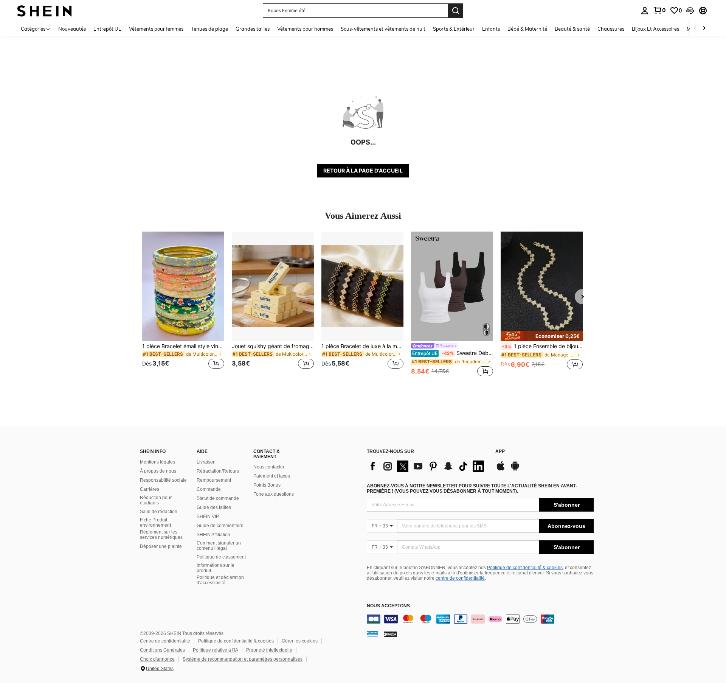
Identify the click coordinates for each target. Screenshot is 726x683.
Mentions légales (157, 462)
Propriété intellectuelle (269, 650)
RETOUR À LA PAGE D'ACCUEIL (363, 170)
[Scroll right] (704, 28)
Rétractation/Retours (218, 471)
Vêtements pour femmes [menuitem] (156, 29)
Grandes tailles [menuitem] (253, 29)
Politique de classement (221, 557)
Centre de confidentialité (165, 641)
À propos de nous (158, 471)
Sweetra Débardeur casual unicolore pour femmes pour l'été (452, 353)
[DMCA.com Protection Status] (390, 633)
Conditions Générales (162, 650)
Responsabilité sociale (163, 480)
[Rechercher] (455, 10)
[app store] (500, 469)
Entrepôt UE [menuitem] (107, 29)
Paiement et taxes (271, 476)
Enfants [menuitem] (491, 29)
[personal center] (644, 10)
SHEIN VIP (208, 516)
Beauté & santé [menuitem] (572, 29)
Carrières (149, 489)
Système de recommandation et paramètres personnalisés (242, 659)
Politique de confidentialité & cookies (525, 567)
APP (500, 451)
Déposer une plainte (161, 546)
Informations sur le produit (215, 568)
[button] (690, 10)
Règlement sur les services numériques (161, 534)
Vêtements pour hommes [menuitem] (305, 29)
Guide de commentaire (220, 525)
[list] (427, 466)
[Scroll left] (695, 28)
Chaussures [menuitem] (610, 29)
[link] (659, 10)
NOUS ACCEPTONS (388, 606)
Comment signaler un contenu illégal (219, 545)
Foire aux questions (273, 494)
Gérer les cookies (300, 641)
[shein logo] (44, 10)
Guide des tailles (214, 507)
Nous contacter (268, 467)
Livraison (206, 462)
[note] (542, 336)
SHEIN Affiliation (213, 534)
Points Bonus (267, 485)
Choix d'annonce (157, 659)
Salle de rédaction (158, 511)
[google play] (515, 469)
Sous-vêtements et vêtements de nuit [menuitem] (383, 29)
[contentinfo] (480, 619)
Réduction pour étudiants (156, 500)
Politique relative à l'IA (215, 650)
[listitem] (183, 305)
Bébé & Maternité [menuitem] (527, 29)
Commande (209, 489)
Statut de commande (218, 498)
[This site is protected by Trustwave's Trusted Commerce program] (372, 633)
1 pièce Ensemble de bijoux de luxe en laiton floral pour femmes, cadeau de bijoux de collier (542, 346)
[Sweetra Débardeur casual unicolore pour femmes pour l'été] (452, 286)
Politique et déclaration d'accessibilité (220, 580)
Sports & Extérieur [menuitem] (454, 29)
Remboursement (214, 480)
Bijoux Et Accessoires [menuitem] (655, 29)
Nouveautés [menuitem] (72, 29)
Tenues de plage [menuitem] (209, 29)
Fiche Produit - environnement (155, 522)
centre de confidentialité (460, 578)
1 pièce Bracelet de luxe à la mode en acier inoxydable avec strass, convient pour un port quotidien (362, 346)
